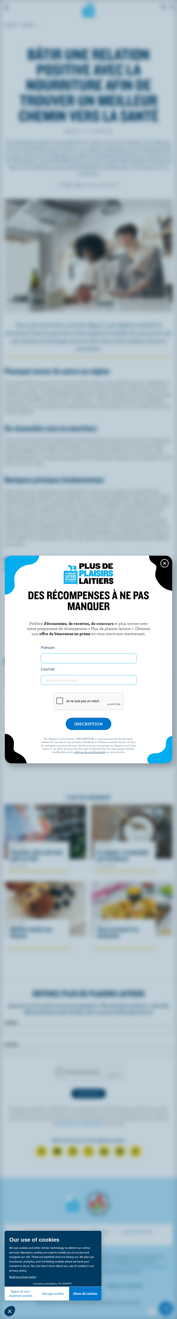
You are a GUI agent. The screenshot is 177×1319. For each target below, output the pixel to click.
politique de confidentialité (89, 751)
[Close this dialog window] (164, 563)
